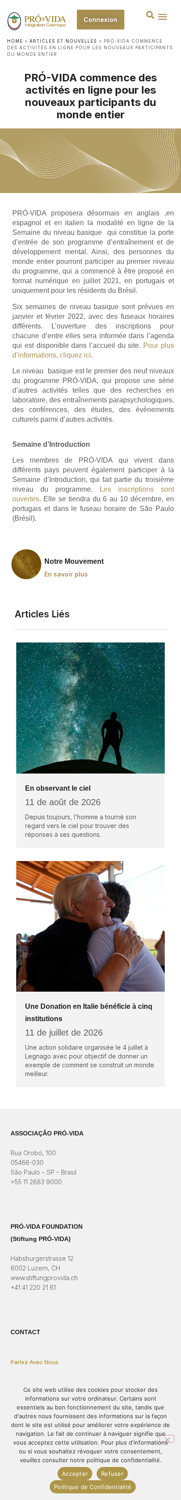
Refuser (112, 1473)
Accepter (75, 1473)
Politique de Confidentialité (92, 1486)
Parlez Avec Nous (34, 1361)
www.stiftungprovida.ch (44, 1277)
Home (15, 41)
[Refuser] (166, 1439)
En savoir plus (66, 574)
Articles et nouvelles (63, 41)
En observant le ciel (57, 788)
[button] (150, 14)
